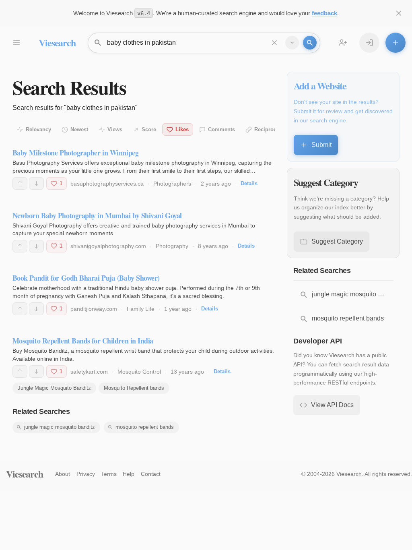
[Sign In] (369, 43)
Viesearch (57, 42)
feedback (324, 13)
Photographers (172, 183)
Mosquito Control (139, 371)
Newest (79, 129)
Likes (182, 129)
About (62, 474)
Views (114, 129)
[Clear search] (274, 43)
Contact (151, 474)
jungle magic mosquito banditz (59, 427)
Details (249, 183)
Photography (172, 246)
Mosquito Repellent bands (134, 388)
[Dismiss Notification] (399, 13)
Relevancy (38, 129)
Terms (109, 474)
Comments (221, 129)
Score (149, 129)
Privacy (85, 474)
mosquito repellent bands (144, 427)
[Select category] (292, 43)
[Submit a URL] (395, 43)
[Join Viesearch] (343, 43)
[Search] (310, 43)
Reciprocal (267, 129)
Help (128, 474)
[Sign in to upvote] (19, 183)
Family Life (140, 309)
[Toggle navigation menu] (16, 43)
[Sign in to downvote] (36, 183)
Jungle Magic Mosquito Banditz (54, 388)
